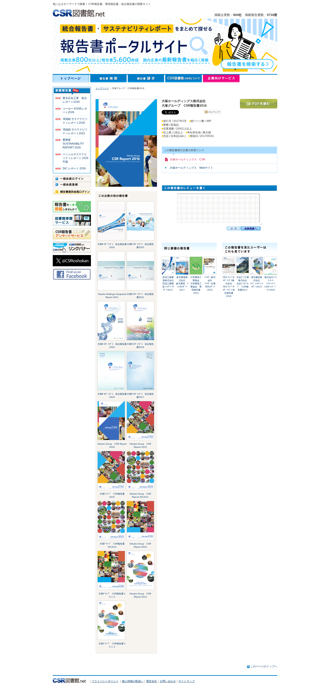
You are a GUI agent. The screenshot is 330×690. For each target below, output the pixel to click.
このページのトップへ (263, 666)
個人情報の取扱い (132, 681)
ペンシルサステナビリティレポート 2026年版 (75, 158)
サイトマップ (186, 681)
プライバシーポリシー (105, 681)
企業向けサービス (221, 78)
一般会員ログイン (72, 178)
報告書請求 (146, 78)
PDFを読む (258, 103)
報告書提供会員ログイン (72, 191)
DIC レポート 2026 (74, 168)
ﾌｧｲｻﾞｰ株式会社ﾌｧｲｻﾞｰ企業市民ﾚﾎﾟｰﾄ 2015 (210, 283)
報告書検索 (109, 78)
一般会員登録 (72, 184)
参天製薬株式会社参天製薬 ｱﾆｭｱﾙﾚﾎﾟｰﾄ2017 (182, 283)
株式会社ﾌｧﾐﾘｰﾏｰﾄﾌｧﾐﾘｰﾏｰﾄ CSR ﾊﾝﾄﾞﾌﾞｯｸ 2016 (270, 283)
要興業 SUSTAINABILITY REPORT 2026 (73, 143)
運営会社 (151, 681)
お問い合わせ (168, 681)
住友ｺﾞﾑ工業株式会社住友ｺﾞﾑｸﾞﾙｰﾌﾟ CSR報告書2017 (243, 283)
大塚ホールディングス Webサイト (191, 167)
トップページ (71, 78)
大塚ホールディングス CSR (187, 159)
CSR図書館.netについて (184, 78)
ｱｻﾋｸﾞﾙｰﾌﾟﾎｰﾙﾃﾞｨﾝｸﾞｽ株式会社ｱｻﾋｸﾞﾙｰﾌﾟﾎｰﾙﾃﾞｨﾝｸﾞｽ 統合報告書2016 (229, 286)
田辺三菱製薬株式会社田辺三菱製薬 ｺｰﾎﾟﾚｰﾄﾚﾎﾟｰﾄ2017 (168, 283)
